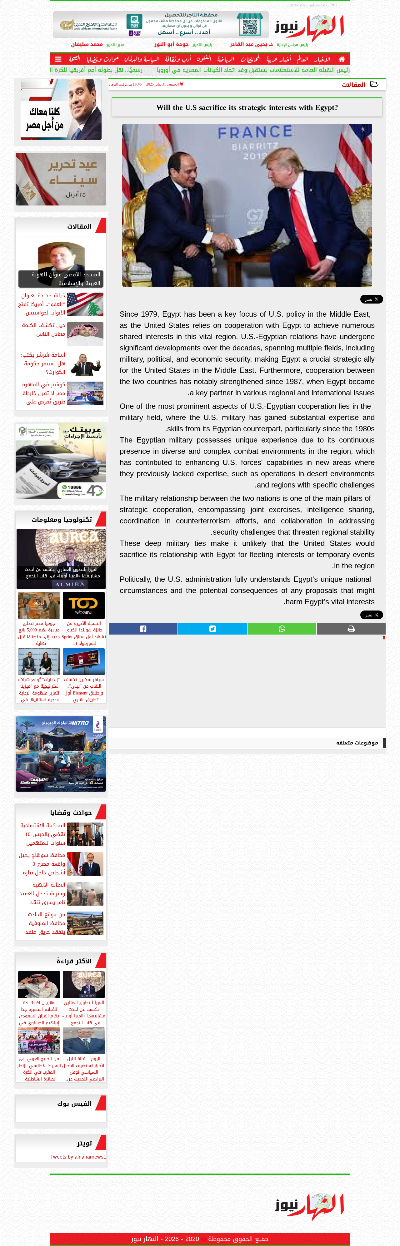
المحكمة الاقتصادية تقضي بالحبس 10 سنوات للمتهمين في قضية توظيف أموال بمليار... (62, 834)
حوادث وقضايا (71, 812)
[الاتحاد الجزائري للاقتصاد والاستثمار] (61, 181)
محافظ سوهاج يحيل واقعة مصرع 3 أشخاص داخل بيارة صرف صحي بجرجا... (62, 864)
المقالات (354, 85)
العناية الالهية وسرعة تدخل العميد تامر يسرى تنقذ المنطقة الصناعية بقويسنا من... (62, 893)
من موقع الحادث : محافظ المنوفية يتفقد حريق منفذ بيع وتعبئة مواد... (64, 923)
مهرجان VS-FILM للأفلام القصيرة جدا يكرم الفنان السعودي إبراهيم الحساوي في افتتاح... (39, 1015)
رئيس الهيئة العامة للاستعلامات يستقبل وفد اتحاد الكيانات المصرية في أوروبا (253, 70)
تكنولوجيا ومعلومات (62, 519)
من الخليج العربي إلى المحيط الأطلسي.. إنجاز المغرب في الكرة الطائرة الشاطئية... (39, 1068)
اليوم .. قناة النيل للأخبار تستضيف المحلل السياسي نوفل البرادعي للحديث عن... (84, 1068)
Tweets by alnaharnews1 (78, 1157)
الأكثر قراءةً (74, 961)
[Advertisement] (339, 684)
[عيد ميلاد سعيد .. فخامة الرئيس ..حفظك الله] (61, 111)
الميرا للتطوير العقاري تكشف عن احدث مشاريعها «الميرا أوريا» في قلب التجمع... (83, 1012)
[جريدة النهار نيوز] (61, 462)
